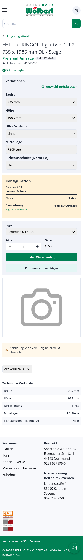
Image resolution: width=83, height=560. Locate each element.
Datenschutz (38, 541)
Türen (6, 455)
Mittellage (14, 142)
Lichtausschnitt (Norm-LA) (27, 158)
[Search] (76, 23)
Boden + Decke (13, 462)
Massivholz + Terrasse (19, 468)
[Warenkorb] (76, 10)
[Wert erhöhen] (37, 246)
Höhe (10, 110)
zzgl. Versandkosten (17, 209)
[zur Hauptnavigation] (4, 10)
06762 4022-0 (54, 498)
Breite (10, 94)
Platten (7, 449)
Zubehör (9, 475)
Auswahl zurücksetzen (61, 87)
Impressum (10, 541)
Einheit (49, 240)
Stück (9, 240)
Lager (9, 225)
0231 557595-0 (55, 463)
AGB (24, 541)
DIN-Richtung (16, 126)
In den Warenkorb (39, 257)
